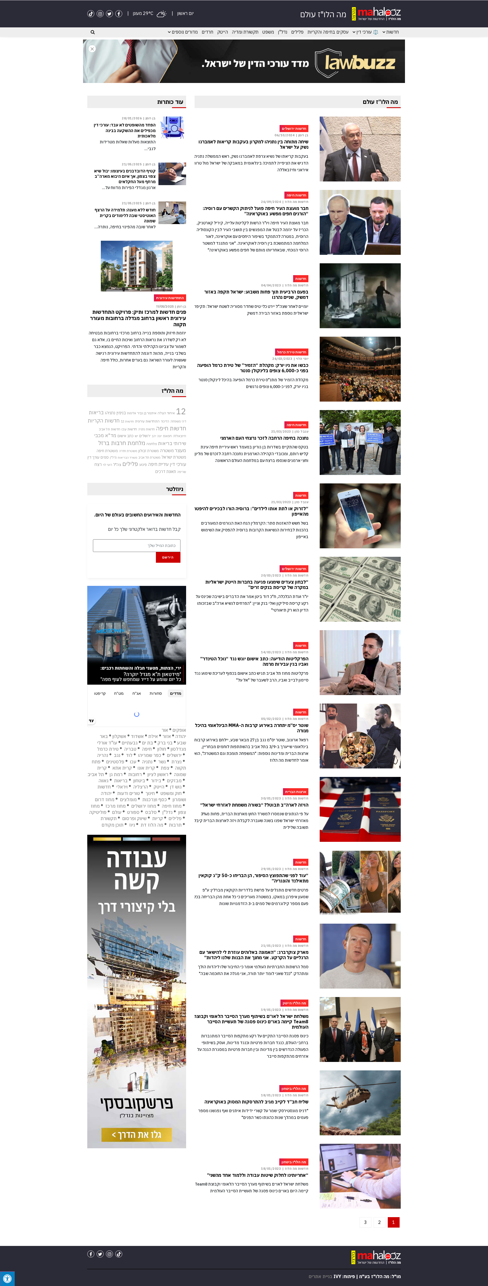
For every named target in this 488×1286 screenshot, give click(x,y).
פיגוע (143, 464)
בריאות (96, 412)
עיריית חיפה (158, 464)
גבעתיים (130, 743)
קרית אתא (122, 768)
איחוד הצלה (166, 413)
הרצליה (140, 787)
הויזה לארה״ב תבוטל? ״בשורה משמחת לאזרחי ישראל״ (254, 805)
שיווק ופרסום (134, 818)
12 (181, 411)
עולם (116, 812)
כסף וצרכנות (154, 799)
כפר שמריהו (149, 755)
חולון (161, 749)
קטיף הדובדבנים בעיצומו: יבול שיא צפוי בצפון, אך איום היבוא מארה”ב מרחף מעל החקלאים (125, 176)
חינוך (150, 793)
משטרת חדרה (128, 451)
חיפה (147, 749)
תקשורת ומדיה (245, 32)
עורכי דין (178, 464)
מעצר (180, 450)
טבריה (130, 749)
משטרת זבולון (148, 450)
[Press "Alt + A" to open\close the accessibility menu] (7, 1278)
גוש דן (176, 787)
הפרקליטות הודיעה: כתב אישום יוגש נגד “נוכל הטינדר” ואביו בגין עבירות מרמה (254, 661)
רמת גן (116, 774)
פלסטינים (115, 761)
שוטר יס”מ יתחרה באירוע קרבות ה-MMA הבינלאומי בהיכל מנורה (251, 728)
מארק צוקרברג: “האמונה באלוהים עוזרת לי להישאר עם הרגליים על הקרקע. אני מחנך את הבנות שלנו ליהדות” (253, 955)
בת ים (147, 743)
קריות (157, 818)
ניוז (132, 825)
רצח (98, 464)
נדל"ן (282, 32)
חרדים (207, 32)
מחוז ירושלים (143, 806)
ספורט (133, 812)
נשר (162, 761)
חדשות (392, 32)
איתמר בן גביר (146, 413)
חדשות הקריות (104, 420)
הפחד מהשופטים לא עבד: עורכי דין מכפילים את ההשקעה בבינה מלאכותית (125, 130)
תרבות (175, 825)
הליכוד (165, 421)
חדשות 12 (127, 421)
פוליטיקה (97, 812)
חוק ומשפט (171, 793)
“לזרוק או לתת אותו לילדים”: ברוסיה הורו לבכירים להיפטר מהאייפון (250, 511)
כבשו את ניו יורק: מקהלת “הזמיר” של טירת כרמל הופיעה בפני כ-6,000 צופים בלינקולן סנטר (252, 368)
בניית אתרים (320, 1276)
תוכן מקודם (112, 825)
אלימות (131, 413)
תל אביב (96, 774)
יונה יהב (157, 436)
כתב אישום (125, 435)
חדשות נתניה (146, 429)
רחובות (135, 774)
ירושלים (145, 435)
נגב (117, 755)
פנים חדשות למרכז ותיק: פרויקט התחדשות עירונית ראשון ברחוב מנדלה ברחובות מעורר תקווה (138, 318)
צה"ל (117, 464)
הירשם (168, 557)
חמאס (167, 436)
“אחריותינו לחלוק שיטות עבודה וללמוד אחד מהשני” (257, 1175)
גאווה (103, 780)
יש (136, 436)
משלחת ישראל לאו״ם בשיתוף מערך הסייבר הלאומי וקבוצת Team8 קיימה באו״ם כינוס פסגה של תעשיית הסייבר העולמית (250, 1022)
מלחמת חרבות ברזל (121, 443)
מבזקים (174, 780)
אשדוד (137, 736)
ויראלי (122, 787)
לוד (129, 755)
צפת (165, 768)
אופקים (179, 730)
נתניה (147, 761)
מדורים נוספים (185, 32)
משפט (268, 32)
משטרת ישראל (174, 457)
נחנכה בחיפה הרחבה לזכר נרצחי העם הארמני (264, 438)
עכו (133, 761)
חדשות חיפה (171, 428)
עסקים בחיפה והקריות (328, 32)
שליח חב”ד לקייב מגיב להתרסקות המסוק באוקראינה (256, 1102)
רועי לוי (107, 465)
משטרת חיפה (107, 450)
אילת (153, 736)
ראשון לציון (157, 774)
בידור (156, 780)
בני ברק (165, 743)
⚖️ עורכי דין (367, 32)
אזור (166, 736)
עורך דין (93, 457)
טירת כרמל (108, 749)
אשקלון (119, 736)
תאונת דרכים (165, 471)
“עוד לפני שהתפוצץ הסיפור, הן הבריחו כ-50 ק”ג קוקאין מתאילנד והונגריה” (253, 878)
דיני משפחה (178, 421)
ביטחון (139, 780)
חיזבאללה (179, 436)
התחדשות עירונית (147, 421)
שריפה (181, 472)
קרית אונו (146, 768)
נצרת (176, 761)
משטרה (167, 450)
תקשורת (109, 818)
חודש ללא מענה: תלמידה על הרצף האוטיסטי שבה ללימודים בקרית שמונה (125, 215)
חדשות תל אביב (109, 429)
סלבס (151, 812)
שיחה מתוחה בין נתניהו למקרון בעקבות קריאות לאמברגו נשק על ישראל (253, 144)
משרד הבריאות (127, 457)
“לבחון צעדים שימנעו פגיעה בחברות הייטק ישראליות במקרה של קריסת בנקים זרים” (256, 584)
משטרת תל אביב (149, 457)
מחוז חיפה (172, 806)
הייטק (222, 32)
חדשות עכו (129, 429)
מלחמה (151, 444)
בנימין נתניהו (115, 412)
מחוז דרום (104, 799)
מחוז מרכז (115, 806)
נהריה (102, 755)
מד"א (110, 435)
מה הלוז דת (152, 825)
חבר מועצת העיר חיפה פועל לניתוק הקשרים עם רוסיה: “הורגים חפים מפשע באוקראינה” (255, 211)
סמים (105, 457)
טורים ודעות (128, 793)
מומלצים (128, 799)
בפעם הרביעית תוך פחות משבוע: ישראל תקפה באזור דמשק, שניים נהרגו (256, 294)
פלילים (297, 32)
